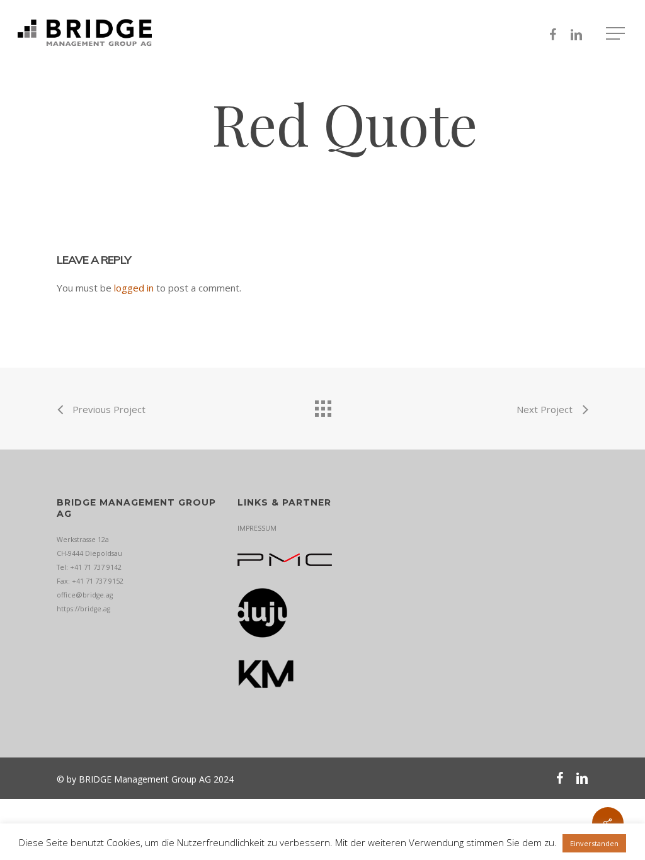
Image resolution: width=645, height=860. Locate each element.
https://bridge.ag (83, 608)
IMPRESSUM (257, 528)
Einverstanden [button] (594, 843)
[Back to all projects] (322, 405)
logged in (134, 287)
